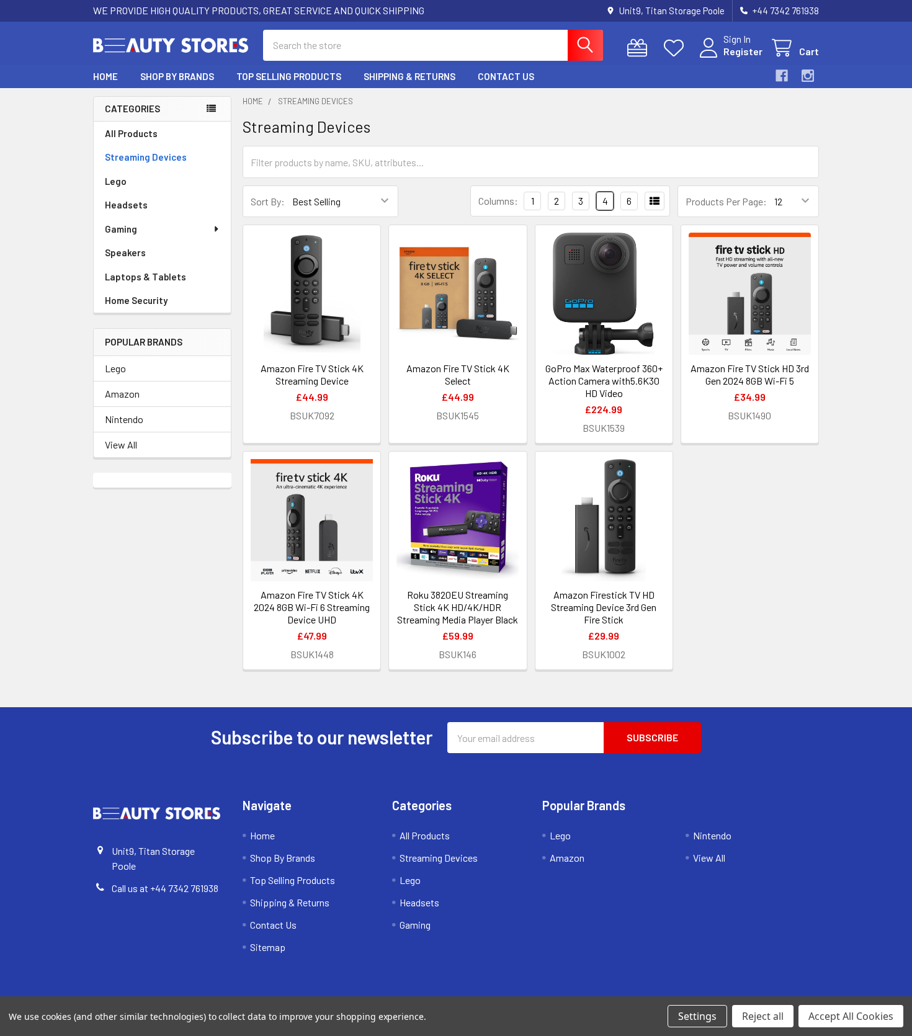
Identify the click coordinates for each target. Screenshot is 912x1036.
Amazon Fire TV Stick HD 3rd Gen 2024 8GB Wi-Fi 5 (750, 374)
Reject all (763, 1016)
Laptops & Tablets (145, 276)
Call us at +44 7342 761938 (165, 888)
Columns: (498, 201)
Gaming (121, 228)
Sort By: (268, 201)
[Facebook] (782, 76)
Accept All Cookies (850, 1016)
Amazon (122, 394)
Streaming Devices (146, 157)
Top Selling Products (288, 76)
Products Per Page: (726, 201)
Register (742, 51)
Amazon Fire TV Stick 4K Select (457, 374)
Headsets (126, 204)
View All (121, 444)
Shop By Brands (177, 76)
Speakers (125, 252)
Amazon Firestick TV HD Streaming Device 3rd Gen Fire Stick (603, 607)
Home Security (136, 300)
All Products (131, 133)
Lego (116, 181)
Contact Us (506, 76)
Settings (697, 1016)
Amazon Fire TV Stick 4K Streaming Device (312, 374)
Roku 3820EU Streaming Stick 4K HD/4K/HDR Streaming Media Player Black (457, 607)
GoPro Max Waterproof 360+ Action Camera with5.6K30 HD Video (604, 380)
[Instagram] (808, 76)
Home (105, 76)
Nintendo (124, 419)
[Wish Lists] (676, 48)
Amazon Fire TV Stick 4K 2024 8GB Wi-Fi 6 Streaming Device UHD (312, 607)
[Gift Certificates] (640, 48)
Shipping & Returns (409, 76)
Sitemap (267, 947)
